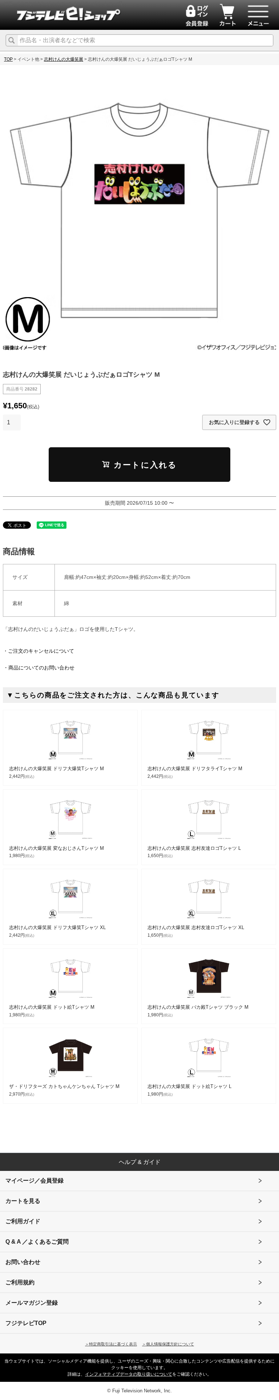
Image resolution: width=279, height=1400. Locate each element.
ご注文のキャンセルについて (41, 651)
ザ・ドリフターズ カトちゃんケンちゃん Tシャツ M (64, 1086)
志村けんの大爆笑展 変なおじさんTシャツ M (56, 848)
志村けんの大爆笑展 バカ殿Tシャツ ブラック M (197, 1007)
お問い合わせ (22, 1262)
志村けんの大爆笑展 (63, 59)
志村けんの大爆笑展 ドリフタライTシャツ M (194, 768)
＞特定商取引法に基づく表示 (111, 1344)
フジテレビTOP (25, 1323)
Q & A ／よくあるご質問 (37, 1242)
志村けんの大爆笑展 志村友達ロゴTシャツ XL (195, 927)
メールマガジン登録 (31, 1303)
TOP (8, 59)
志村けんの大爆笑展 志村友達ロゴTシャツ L (194, 848)
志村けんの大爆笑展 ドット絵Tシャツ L (189, 1086)
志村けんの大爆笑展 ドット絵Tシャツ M (51, 1007)
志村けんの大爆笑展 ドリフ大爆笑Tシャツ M (56, 768)
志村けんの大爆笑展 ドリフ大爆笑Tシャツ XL (57, 927)
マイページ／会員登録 (34, 1180)
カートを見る (22, 1201)
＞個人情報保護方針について (168, 1344)
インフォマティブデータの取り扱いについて (128, 1374)
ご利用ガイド (22, 1221)
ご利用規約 (20, 1282)
